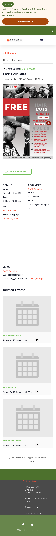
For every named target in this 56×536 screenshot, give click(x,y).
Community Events (11, 218)
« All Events (9, 53)
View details (24, 21)
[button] (52, 30)
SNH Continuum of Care (36, 500)
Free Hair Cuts (9, 210)
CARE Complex (35, 189)
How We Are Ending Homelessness (33, 489)
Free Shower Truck (12, 335)
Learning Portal (33, 513)
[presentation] (27, 314)
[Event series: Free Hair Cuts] (37, 391)
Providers (30, 507)
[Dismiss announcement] (52, 4)
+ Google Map (36, 278)
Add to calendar (18, 171)
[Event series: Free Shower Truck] (37, 340)
